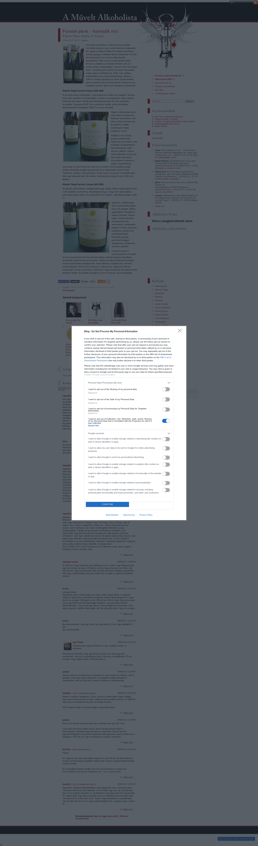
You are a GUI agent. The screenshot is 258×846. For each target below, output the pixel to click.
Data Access (129, 515)
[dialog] (129, 423)
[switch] (166, 389)
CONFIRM (107, 504)
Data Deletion (112, 515)
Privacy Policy (145, 515)
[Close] (180, 331)
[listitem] (129, 382)
